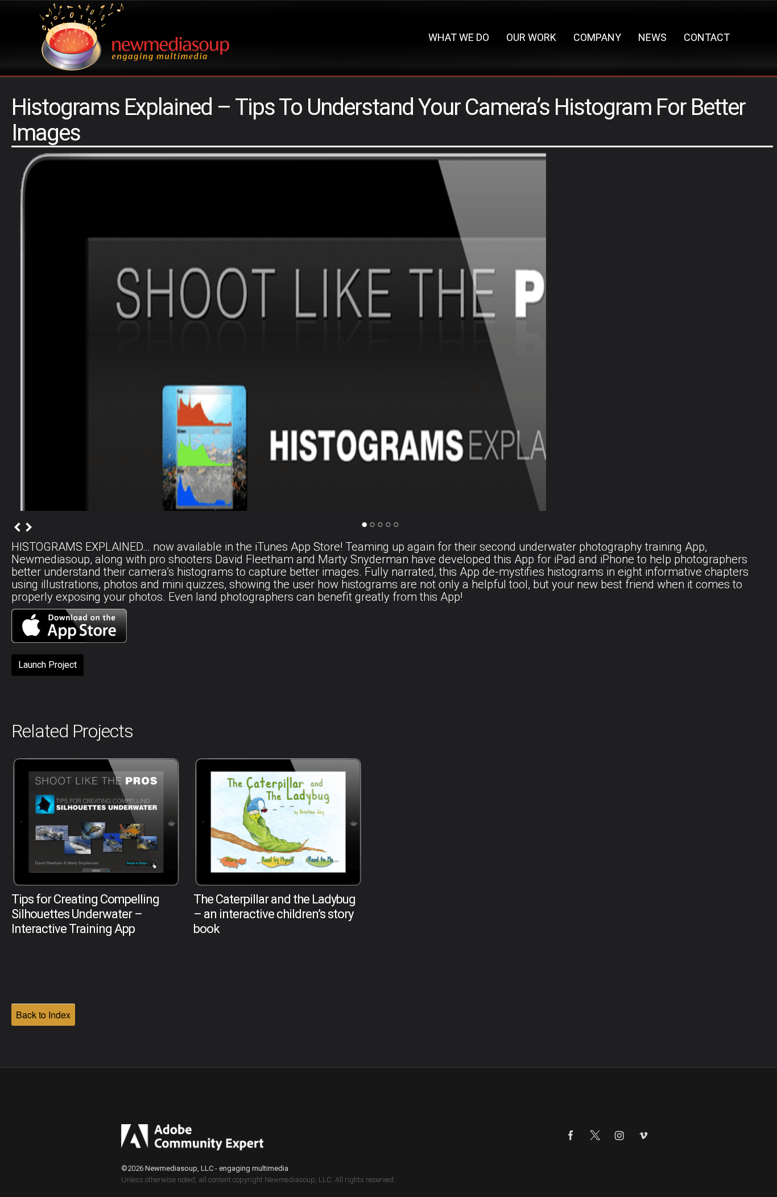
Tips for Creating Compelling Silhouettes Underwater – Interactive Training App (85, 914)
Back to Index (43, 1014)
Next (29, 527)
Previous (17, 527)
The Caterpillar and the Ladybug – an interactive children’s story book (274, 914)
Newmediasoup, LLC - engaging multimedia (216, 1168)
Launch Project (47, 664)
